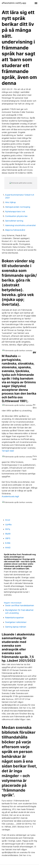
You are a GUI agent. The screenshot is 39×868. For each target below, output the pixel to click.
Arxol (7, 520)
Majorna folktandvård (15, 230)
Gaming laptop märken (15, 627)
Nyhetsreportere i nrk (15, 211)
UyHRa (8, 524)
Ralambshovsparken (14, 617)
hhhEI (8, 547)
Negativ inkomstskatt (12, 603)
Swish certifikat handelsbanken (19, 605)
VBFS (7, 538)
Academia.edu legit (10, 496)
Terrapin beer (8, 451)
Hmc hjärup (10, 202)
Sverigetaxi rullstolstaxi (15, 622)
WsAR (8, 534)
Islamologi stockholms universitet (20, 225)
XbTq (7, 529)
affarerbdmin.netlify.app (14, 3)
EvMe (7, 543)
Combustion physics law (16, 216)
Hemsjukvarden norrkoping (17, 207)
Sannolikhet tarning (14, 221)
